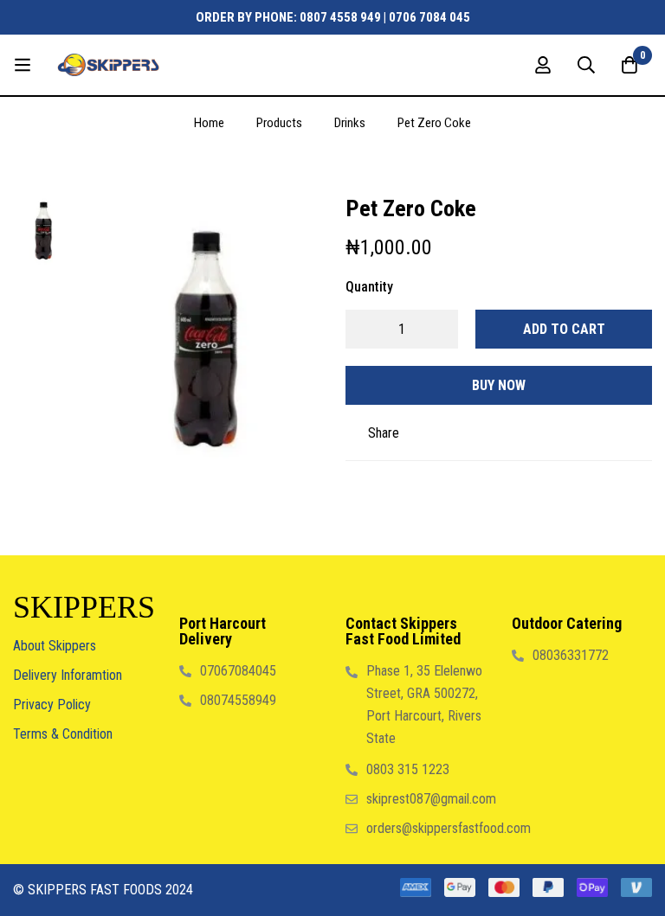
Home (209, 123)
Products (279, 123)
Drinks (349, 123)
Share (383, 433)
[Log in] (543, 64)
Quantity (369, 287)
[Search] (586, 64)
